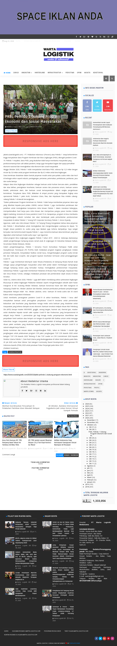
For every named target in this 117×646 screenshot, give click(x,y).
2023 (87, 411)
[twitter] (80, 36)
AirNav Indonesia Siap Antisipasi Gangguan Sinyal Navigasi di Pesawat (65, 442)
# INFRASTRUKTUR (15, 352)
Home (18, 41)
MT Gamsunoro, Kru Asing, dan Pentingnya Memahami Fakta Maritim (103, 310)
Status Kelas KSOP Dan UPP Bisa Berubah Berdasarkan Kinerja (96, 230)
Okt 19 (91, 449)
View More (74, 416)
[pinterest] (88, 36)
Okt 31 (91, 427)
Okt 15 (91, 456)
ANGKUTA (87, 376)
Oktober (90, 425)
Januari (90, 482)
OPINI (79, 73)
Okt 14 (91, 459)
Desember (91, 420)
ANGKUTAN (26, 73)
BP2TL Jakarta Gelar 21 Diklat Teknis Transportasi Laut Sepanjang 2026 (26, 540)
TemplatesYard (75, 643)
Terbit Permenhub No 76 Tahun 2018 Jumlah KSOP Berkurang (97, 244)
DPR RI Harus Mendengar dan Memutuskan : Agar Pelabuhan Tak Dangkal (101, 324)
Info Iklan (67, 41)
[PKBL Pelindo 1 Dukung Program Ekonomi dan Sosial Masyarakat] (40, 109)
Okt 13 (91, 461)
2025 (87, 406)
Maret (89, 477)
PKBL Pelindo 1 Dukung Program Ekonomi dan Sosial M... (100, 434)
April (89, 475)
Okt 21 (91, 445)
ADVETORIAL (98, 73)
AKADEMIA (102, 372)
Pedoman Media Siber (52, 41)
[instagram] (108, 36)
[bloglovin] (92, 36)
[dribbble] (96, 36)
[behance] (104, 36)
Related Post (9, 416)
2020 (87, 418)
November (91, 422)
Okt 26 (91, 438)
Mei (88, 473)
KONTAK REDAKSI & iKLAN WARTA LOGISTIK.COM (20, 635)
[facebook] (76, 36)
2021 (87, 415)
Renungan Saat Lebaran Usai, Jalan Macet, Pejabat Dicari (102, 338)
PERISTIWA (70, 73)
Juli (88, 468)
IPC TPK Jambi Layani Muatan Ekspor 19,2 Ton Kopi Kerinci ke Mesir (40, 442)
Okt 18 (91, 452)
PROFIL (96, 388)
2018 (87, 487)
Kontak (77, 41)
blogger (59, 455)
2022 (87, 413)
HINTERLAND (40, 73)
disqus (66, 455)
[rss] (100, 36)
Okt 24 (91, 440)
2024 (87, 408)
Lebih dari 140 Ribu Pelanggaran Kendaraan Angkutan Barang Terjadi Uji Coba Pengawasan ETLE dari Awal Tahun (103, 191)
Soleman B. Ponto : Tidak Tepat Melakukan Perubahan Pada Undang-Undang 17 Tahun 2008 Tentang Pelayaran (63, 611)
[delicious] (112, 36)
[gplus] (84, 36)
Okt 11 (91, 463)
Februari (90, 480)
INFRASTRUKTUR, (36, 127)
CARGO (16, 73)
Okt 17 (91, 454)
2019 (87, 484)
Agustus (90, 466)
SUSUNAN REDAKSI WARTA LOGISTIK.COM (26, 631)
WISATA (87, 73)
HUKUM (98, 380)
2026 (87, 404)
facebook (74, 455)
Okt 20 (91, 447)
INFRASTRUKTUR (54, 73)
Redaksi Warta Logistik (32, 41)
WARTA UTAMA (89, 391)
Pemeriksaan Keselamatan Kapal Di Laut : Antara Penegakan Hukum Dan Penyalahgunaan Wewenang (103, 294)
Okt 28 (91, 429)
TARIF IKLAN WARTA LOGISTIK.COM (76, 631)
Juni (88, 470)
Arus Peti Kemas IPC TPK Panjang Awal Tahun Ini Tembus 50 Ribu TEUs (12, 442)
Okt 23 (91, 442)
